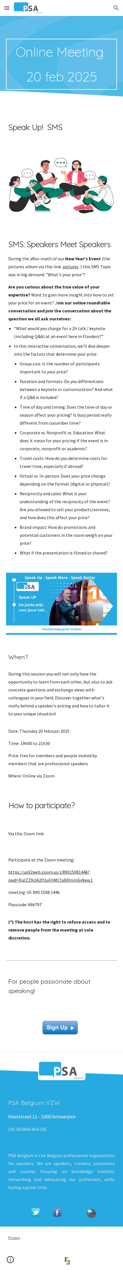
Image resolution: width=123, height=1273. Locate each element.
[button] (7, 8)
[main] (61, 64)
